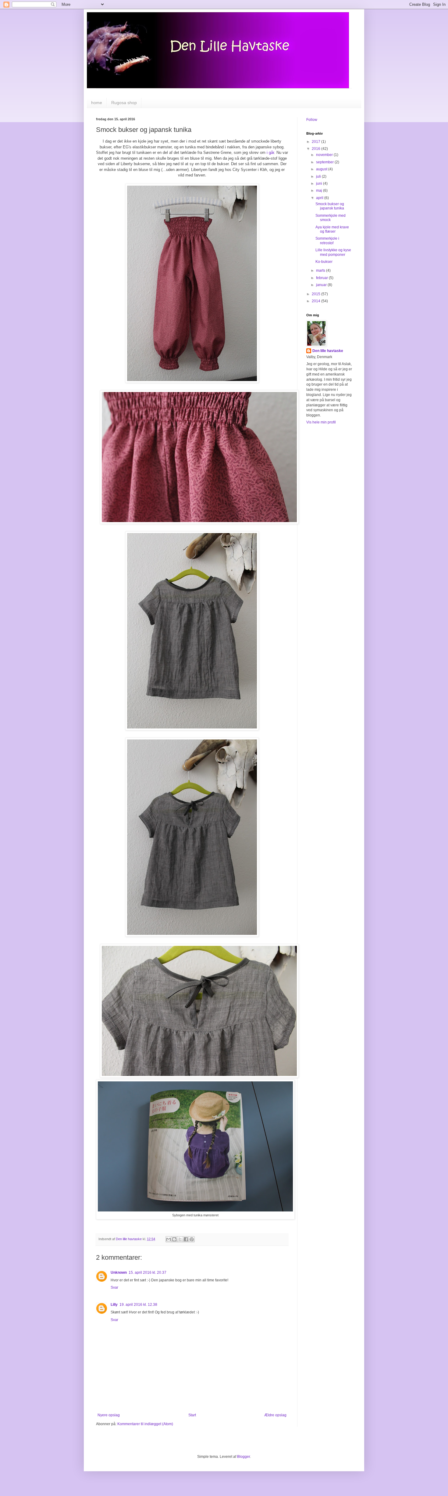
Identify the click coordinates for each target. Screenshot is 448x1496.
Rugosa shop (124, 102)
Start (192, 1415)
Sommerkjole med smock (330, 217)
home (96, 102)
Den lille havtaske (327, 351)
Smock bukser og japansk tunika (329, 206)
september (325, 162)
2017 (316, 142)
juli (319, 176)
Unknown (119, 1272)
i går (270, 152)
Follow (311, 120)
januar (322, 285)
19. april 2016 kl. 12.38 (138, 1304)
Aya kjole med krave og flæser (332, 229)
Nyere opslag (109, 1415)
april (320, 198)
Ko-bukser (323, 262)
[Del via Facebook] (186, 1239)
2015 (316, 294)
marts (321, 270)
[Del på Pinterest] (192, 1239)
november (325, 155)
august (322, 169)
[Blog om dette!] (174, 1239)
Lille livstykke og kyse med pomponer (333, 252)
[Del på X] (180, 1239)
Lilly (114, 1304)
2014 (316, 301)
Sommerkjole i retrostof (327, 240)
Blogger (243, 1456)
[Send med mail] (168, 1239)
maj (319, 190)
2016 (316, 149)
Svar (114, 1287)
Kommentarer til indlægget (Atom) (145, 1424)
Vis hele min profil (321, 422)
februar (322, 278)
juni (319, 183)
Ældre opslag (275, 1415)
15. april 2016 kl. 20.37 (147, 1272)
